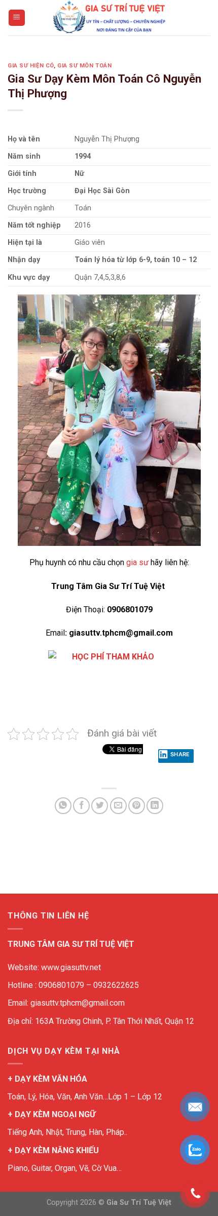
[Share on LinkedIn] (155, 805)
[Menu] (17, 18)
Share (180, 754)
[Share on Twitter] (99, 805)
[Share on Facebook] (81, 805)
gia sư (136, 562)
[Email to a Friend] (118, 805)
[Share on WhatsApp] (63, 805)
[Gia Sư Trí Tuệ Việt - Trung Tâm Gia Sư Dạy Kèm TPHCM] (109, 17)
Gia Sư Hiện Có (31, 65)
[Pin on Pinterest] (136, 805)
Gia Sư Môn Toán (84, 65)
